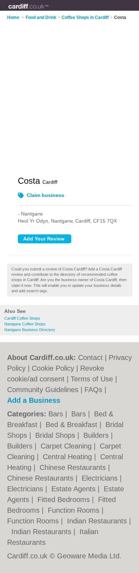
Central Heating (68, 457)
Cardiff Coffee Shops (22, 318)
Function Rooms (75, 510)
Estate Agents (74, 489)
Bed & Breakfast (72, 425)
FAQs (93, 390)
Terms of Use (92, 379)
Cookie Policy (53, 368)
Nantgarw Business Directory (29, 330)
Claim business (45, 195)
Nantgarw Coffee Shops (25, 324)
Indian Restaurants (98, 521)
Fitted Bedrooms (64, 499)
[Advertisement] (69, 93)
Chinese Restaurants (74, 467)
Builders (97, 435)
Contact (90, 357)
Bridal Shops (56, 435)
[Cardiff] (48, 11)
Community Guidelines (42, 390)
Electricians (101, 478)
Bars (56, 414)
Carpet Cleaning (67, 446)
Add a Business (33, 400)
